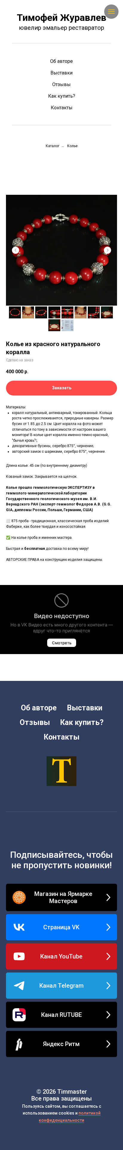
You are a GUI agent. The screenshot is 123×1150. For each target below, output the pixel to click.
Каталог (52, 146)
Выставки (61, 73)
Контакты (62, 108)
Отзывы (61, 84)
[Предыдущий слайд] (15, 250)
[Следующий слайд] (107, 250)
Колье (72, 146)
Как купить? (61, 96)
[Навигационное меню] (111, 12)
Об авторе (61, 61)
